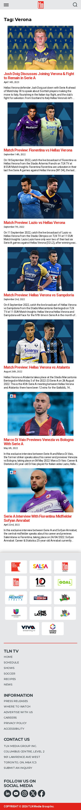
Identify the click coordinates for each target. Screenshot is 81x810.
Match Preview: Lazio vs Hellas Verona (34, 222)
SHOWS (9, 668)
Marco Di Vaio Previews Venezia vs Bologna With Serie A (38, 441)
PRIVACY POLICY (15, 723)
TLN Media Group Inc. (41, 806)
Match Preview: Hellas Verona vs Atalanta (37, 367)
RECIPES (10, 679)
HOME (8, 657)
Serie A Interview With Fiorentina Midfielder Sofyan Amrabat (38, 518)
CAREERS (10, 717)
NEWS (8, 684)
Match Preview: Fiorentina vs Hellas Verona (38, 150)
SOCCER (9, 673)
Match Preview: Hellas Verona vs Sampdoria (39, 295)
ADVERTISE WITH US (18, 712)
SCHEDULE (11, 662)
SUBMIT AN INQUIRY (18, 768)
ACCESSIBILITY (14, 728)
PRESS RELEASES (16, 701)
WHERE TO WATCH (17, 706)
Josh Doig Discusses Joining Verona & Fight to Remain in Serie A (39, 75)
